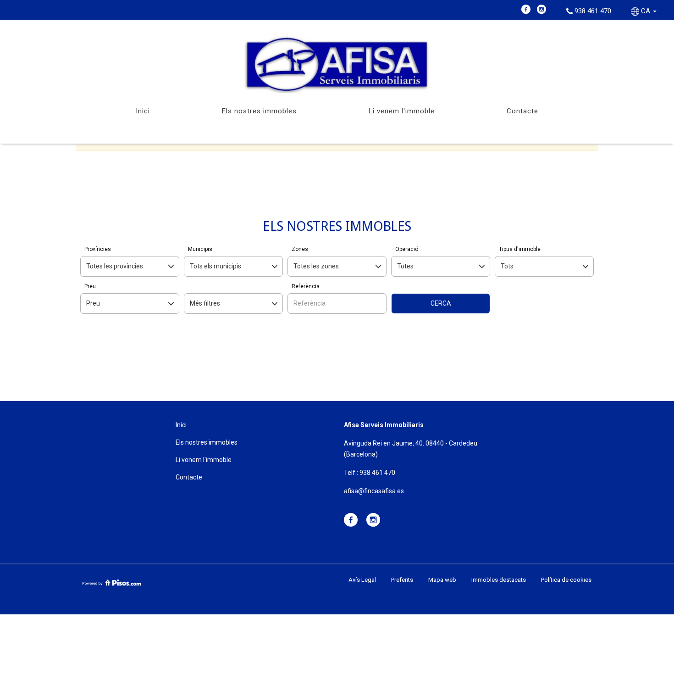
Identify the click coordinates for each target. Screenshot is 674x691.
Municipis (200, 249)
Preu (90, 286)
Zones (300, 249)
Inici (143, 111)
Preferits (402, 579)
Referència (306, 286)
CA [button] (645, 11)
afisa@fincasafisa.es (374, 491)
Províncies (97, 249)
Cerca (441, 303)
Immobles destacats (498, 579)
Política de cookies (566, 579)
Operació (406, 249)
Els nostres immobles (259, 111)
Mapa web (442, 579)
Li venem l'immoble (402, 111)
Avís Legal (362, 579)
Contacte (522, 111)
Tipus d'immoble (520, 249)
